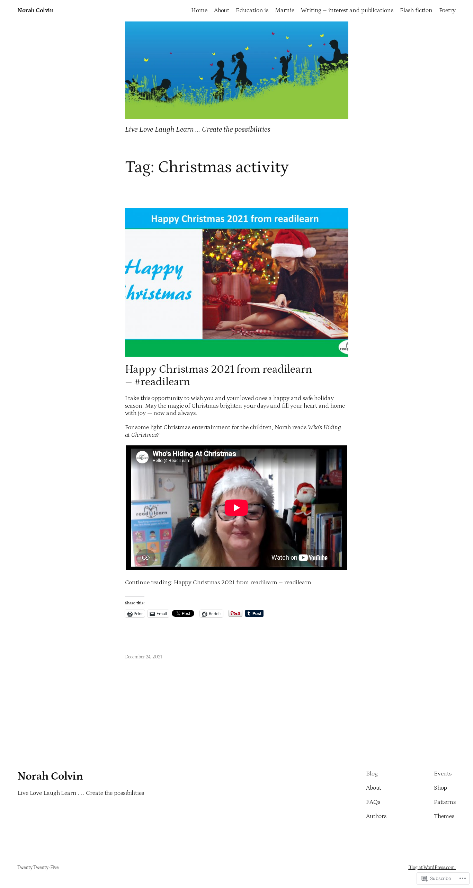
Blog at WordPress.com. (432, 867)
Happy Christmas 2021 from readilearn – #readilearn (218, 375)
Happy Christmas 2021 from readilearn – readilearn (242, 582)
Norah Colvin (35, 10)
